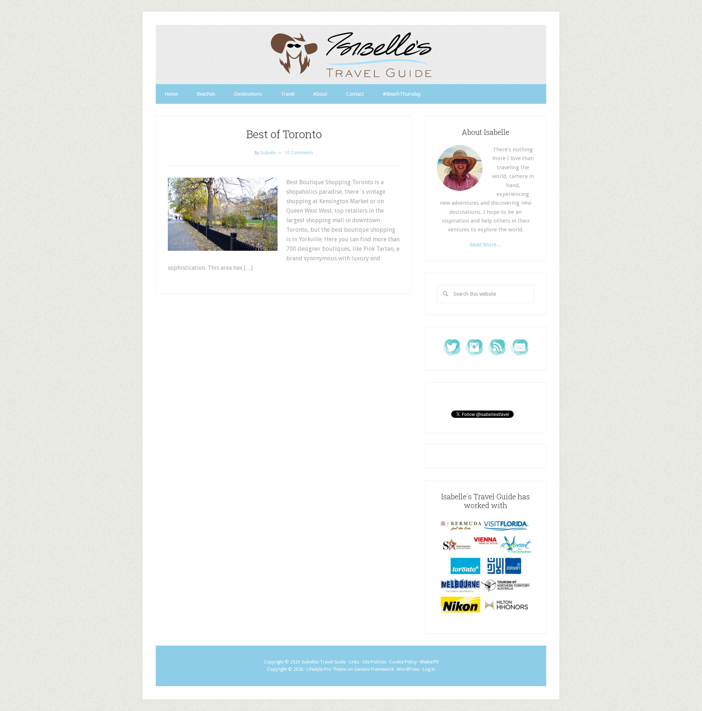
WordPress (408, 669)
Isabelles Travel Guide (351, 54)
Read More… (485, 244)
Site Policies (374, 662)
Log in (429, 669)
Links (354, 662)
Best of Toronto (284, 134)
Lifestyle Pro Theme (326, 669)
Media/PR (429, 662)
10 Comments (298, 152)
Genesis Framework (374, 669)
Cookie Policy (403, 662)
